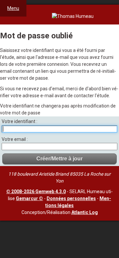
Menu (13, 8)
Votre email (14, 139)
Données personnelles (71, 198)
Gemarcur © (29, 198)
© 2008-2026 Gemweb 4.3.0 (36, 191)
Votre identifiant (19, 121)
